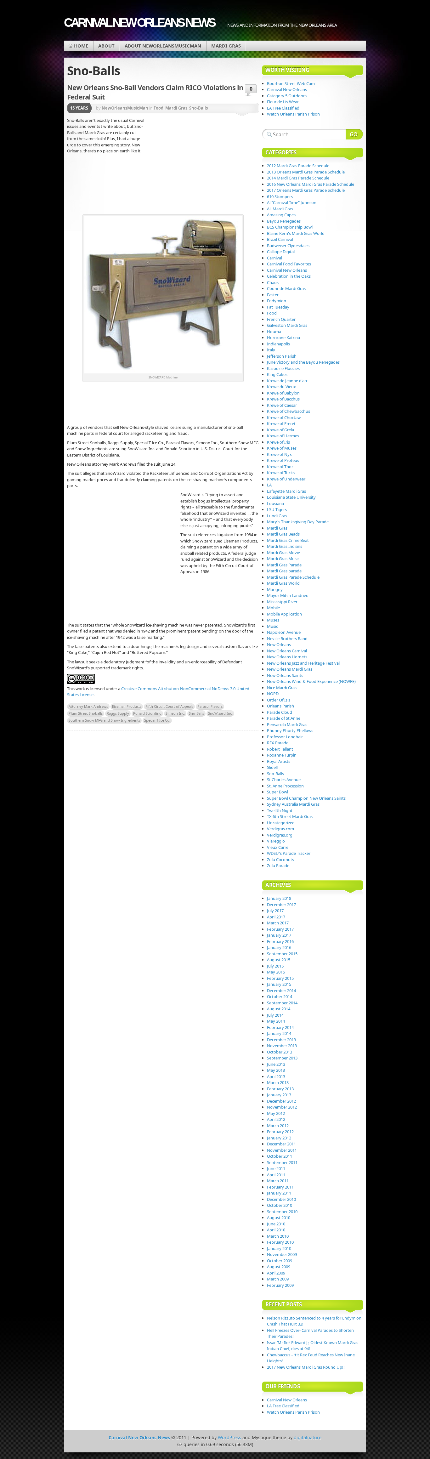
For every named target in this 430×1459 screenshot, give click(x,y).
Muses (273, 620)
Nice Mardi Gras (282, 687)
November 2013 (282, 1045)
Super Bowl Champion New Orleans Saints (306, 798)
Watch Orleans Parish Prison (293, 114)
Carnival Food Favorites (289, 264)
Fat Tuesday (278, 307)
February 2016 (280, 941)
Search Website (354, 134)
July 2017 (275, 910)
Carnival (274, 258)
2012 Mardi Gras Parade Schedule (298, 165)
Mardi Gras (226, 46)
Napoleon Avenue (284, 632)
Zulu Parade (278, 865)
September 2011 (282, 1162)
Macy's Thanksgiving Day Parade (298, 522)
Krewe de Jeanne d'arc (287, 380)
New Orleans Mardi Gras (289, 669)
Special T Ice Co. (157, 720)
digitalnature (307, 1437)
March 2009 (278, 1279)
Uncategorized (281, 823)
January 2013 (279, 1095)
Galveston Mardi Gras (287, 325)
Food (158, 108)
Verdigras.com (280, 829)
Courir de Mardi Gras (286, 288)
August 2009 (278, 1266)
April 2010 (276, 1230)
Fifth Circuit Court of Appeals (169, 706)
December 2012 (281, 1101)
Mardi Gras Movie (283, 552)
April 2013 (276, 1076)
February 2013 (280, 1089)
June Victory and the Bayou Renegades (303, 362)
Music (272, 626)
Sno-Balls (198, 108)
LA (269, 485)
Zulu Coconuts (280, 859)
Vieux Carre (277, 847)
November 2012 (282, 1107)
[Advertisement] (202, 165)
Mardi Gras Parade (284, 565)
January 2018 (279, 898)
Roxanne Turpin (282, 755)
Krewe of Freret (281, 423)
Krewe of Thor (280, 466)
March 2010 (278, 1236)
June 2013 (276, 1064)
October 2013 (279, 1052)
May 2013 (276, 1070)
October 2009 (279, 1260)
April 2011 (276, 1175)
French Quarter (281, 319)
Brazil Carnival (280, 239)
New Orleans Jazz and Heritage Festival (303, 663)
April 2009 (276, 1273)
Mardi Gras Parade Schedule (293, 577)
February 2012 (280, 1131)
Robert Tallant (280, 749)
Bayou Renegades (284, 221)
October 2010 (279, 1205)
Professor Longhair (285, 737)
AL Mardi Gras (280, 209)
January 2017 (279, 935)
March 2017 (278, 923)
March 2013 (278, 1082)
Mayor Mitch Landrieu (287, 595)
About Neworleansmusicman (163, 46)
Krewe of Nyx (279, 454)
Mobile (273, 607)
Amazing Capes (281, 215)
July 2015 (275, 966)
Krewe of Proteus (283, 460)
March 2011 (278, 1181)
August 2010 (278, 1217)
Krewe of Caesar (282, 405)
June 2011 (276, 1168)
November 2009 (282, 1254)
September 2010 (282, 1211)
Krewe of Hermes (283, 436)
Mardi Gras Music (283, 558)
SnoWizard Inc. (220, 713)
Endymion (276, 301)
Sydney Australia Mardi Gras (293, 804)
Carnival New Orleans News (139, 22)
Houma (274, 331)
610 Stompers (280, 196)
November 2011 (282, 1150)
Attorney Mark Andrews (88, 706)
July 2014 (275, 1015)
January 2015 (279, 984)
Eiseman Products (126, 706)
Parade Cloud (279, 712)
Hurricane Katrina (283, 337)
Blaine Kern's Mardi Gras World (296, 233)
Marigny (275, 589)
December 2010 (281, 1199)
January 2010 (279, 1248)
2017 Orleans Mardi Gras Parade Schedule (306, 190)
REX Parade (277, 743)
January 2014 (279, 1033)
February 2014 (280, 1027)
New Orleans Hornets (287, 657)
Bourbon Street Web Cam (291, 83)
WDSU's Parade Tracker (288, 853)
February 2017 (280, 929)
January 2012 (279, 1138)
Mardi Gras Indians (284, 546)
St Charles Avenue (284, 779)
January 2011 (279, 1193)
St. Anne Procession (285, 786)
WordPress (229, 1437)
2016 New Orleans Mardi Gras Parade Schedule (310, 184)
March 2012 (278, 1125)
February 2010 (280, 1242)
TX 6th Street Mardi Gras (290, 816)
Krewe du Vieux (281, 386)
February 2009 (280, 1285)
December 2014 (281, 990)
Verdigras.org (279, 835)
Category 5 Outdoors (287, 96)
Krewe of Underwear (286, 479)
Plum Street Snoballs (86, 713)
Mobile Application (284, 614)
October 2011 (279, 1156)
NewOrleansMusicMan (125, 108)
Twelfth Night (279, 810)
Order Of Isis (278, 700)
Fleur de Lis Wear (283, 102)
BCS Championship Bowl (290, 227)
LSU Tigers (277, 509)
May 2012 (276, 1113)
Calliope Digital (281, 251)
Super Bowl (277, 792)
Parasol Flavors (210, 706)
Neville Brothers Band (287, 638)
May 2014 (276, 1021)
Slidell (272, 767)
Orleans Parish (280, 706)
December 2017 (281, 904)
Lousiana (275, 503)
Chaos (273, 282)
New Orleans (279, 644)
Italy (271, 350)
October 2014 (279, 996)
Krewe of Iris (278, 442)
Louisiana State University (291, 497)
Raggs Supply (118, 713)
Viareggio (276, 841)
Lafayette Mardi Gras (286, 491)
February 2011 (280, 1187)
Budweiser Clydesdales (288, 245)
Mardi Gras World (283, 583)
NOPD (273, 693)
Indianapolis (278, 344)
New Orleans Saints (285, 675)
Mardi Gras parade (284, 571)
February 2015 (280, 978)
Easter (273, 295)
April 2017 (276, 917)
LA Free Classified (283, 108)
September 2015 (282, 954)
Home (81, 46)
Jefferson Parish (282, 356)
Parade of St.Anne (283, 718)
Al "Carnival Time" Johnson (291, 202)
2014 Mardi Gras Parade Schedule (298, 178)
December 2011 (281, 1144)
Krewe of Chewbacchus (288, 411)
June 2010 (276, 1224)
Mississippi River (282, 602)
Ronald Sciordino (147, 713)
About (106, 46)
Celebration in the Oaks (289, 276)
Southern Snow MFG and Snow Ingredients (104, 720)
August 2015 (278, 959)
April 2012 (276, 1119)
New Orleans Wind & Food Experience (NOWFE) (311, 681)
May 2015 (276, 972)
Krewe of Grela (280, 430)
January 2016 (279, 947)
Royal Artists (278, 761)
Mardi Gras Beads (283, 534)
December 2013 (281, 1039)
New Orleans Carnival (287, 651)
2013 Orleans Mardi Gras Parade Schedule (306, 172)
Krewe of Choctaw (284, 417)
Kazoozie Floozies (283, 368)
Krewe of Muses (282, 448)
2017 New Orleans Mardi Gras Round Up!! (306, 1367)
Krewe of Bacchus (283, 399)
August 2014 (278, 1009)
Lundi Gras (277, 516)
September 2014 (282, 1003)
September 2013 (282, 1058)
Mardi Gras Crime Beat (288, 540)
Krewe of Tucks (281, 472)
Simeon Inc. (175, 713)
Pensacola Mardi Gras (287, 724)
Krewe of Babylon (283, 393)
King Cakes (277, 374)
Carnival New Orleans (287, 89)
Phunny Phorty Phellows (290, 730)
